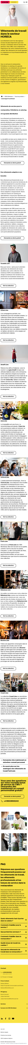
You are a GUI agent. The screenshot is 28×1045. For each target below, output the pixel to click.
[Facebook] (5, 1018)
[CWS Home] (9, 2)
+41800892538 (7, 972)
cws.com (3, 1029)
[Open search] (24, 2)
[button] (26, 2)
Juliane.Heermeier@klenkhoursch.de (9, 998)
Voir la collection (8, 285)
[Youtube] (13, 1018)
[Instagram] (9, 1018)
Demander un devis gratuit (12, 796)
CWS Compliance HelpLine (6, 1038)
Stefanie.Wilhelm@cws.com (7, 988)
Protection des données (6, 1035)
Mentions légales (4, 1032)
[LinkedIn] (2, 1018)
